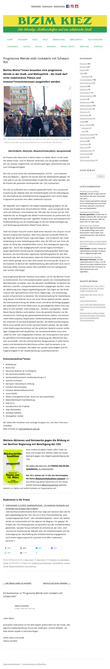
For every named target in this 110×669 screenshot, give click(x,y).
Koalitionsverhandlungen (42, 563)
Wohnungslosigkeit (87, 160)
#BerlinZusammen (50, 485)
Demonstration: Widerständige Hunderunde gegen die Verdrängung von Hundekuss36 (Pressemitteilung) (93, 317)
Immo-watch (85, 92)
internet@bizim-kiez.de (29, 429)
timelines (85, 76)
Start (10, 39)
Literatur (83, 99)
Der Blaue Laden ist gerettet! (17, 583)
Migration (84, 112)
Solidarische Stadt (87, 134)
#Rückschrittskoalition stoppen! (50, 478)
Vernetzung (59, 39)
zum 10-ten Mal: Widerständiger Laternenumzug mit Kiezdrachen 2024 (93, 307)
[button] (11, 548)
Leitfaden (85, 128)
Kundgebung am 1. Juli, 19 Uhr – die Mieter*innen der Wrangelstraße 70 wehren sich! (92, 288)
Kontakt (98, 46)
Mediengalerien (86, 105)
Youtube (76, 6)
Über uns (84, 46)
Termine (83, 141)
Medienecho (85, 102)
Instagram (72, 6)
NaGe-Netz (84, 115)
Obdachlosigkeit (86, 118)
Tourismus (12, 46)
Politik (38, 46)
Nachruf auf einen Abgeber (57, 583)
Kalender (23, 39)
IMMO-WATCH (76, 39)
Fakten (26, 46)
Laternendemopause (88, 301)
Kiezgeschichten (86, 96)
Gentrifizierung (86, 83)
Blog (34, 39)
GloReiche (84, 89)
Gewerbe (83, 86)
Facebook (67, 6)
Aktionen (83, 63)
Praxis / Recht (68, 46)
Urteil (83, 131)
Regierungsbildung (16, 566)
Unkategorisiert (86, 150)
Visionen (51, 46)
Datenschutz (59, 6)
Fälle (45, 39)
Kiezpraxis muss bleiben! (89, 191)
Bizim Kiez (41, 560)
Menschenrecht (86, 109)
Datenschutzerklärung (11, 664)
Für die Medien (63, 560)
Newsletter (36, 6)
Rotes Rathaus (30, 566)
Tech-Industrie (95, 39)
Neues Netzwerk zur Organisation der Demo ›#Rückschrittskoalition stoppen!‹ (93, 243)
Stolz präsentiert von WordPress (34, 664)
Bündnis (53, 560)
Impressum (47, 6)
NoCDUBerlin (57, 563)
